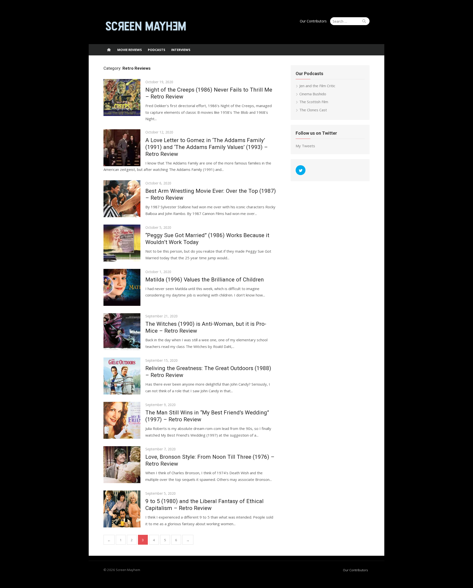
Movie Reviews (129, 50)
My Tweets (305, 145)
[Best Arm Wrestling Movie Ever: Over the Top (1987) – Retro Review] (121, 198)
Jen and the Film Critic (317, 85)
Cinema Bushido (312, 93)
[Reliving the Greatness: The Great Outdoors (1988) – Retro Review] (121, 376)
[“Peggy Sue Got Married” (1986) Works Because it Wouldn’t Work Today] (121, 243)
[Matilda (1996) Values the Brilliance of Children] (121, 287)
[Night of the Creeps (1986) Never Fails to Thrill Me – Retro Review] (121, 97)
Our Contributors (313, 21)
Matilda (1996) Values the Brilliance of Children (204, 279)
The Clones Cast (313, 109)
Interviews (180, 50)
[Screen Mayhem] (108, 49)
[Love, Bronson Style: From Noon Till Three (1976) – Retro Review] (121, 464)
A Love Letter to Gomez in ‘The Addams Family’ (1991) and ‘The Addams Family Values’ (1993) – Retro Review (206, 147)
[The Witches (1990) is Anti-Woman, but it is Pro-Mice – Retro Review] (121, 331)
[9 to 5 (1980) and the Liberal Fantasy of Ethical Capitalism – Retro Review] (121, 508)
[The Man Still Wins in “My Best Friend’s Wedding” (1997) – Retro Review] (121, 420)
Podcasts (156, 50)
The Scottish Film (313, 101)
